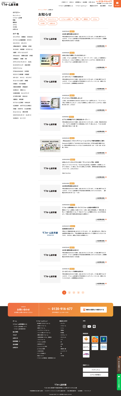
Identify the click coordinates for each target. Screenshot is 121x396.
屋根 (15, 52)
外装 (30, 46)
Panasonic (17, 55)
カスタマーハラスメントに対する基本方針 (55, 391)
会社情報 (85, 2)
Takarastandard (18, 71)
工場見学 (16, 105)
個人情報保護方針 (71, 391)
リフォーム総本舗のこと (66, 6)
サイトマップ (87, 391)
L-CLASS (16, 49)
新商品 (25, 46)
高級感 (27, 74)
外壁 (31, 55)
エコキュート (64, 335)
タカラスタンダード (19, 115)
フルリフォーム (41, 339)
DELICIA (25, 96)
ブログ (110, 6)
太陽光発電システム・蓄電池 (44, 337)
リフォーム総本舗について (20, 326)
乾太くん (23, 90)
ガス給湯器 (23, 84)
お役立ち (16, 118)
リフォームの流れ (41, 342)
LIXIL (64, 173)
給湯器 (22, 49)
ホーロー (16, 77)
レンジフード (25, 93)
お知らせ (71, 2)
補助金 (86, 19)
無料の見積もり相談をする (95, 310)
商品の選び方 (17, 46)
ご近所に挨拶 (17, 96)
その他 (42, 23)
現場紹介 (16, 58)
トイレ (22, 77)
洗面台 (15, 84)
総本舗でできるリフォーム (43, 323)
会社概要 (15, 344)
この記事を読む (100, 46)
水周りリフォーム (42, 325)
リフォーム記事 (66, 19)
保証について (40, 355)
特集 (77, 19)
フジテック (95, 370)
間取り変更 (25, 55)
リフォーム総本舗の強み (20, 329)
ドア (62, 339)
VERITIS (21, 109)
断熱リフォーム (41, 328)
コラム (95, 19)
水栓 (62, 344)
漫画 (22, 58)
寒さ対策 (25, 112)
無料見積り (117, 5)
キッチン (24, 43)
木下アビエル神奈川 (26, 105)
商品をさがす (94, 6)
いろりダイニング (18, 65)
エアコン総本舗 (94, 375)
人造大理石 (28, 109)
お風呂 (27, 71)
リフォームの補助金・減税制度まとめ (46, 358)
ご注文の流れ (40, 351)
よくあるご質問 (41, 349)
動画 (27, 80)
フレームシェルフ (23, 52)
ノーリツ (23, 118)
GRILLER (28, 102)
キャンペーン (52, 19)
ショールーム (17, 112)
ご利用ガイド (64, 2)
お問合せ (15, 347)
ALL (41, 19)
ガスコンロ (63, 337)
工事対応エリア (41, 344)
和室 (15, 109)
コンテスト (68, 173)
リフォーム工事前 (18, 102)
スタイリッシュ (18, 68)
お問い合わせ (92, 2)
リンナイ (29, 77)
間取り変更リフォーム (43, 335)
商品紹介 (25, 87)
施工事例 (103, 6)
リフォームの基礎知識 (19, 40)
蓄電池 (15, 99)
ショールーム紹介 (18, 80)
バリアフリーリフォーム (43, 330)
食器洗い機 (63, 349)
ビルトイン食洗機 (18, 74)
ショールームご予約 (42, 346)
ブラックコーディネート (20, 62)
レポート (29, 115)
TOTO (29, 40)
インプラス (17, 37)
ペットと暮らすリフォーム (44, 332)
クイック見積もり (41, 353)
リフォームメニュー (81, 6)
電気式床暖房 (17, 87)
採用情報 (77, 2)
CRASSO (30, 37)
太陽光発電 (17, 93)
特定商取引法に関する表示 (36, 391)
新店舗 (21, 99)
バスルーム (29, 49)
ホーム (40, 9)
